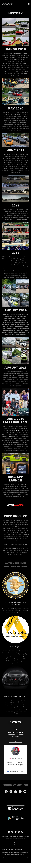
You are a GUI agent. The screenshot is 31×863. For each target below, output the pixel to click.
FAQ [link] (15, 844)
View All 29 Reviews (15, 742)
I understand (15, 859)
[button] (28, 4)
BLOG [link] (15, 842)
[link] (7, 4)
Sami (9, 436)
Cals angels (20, 430)
